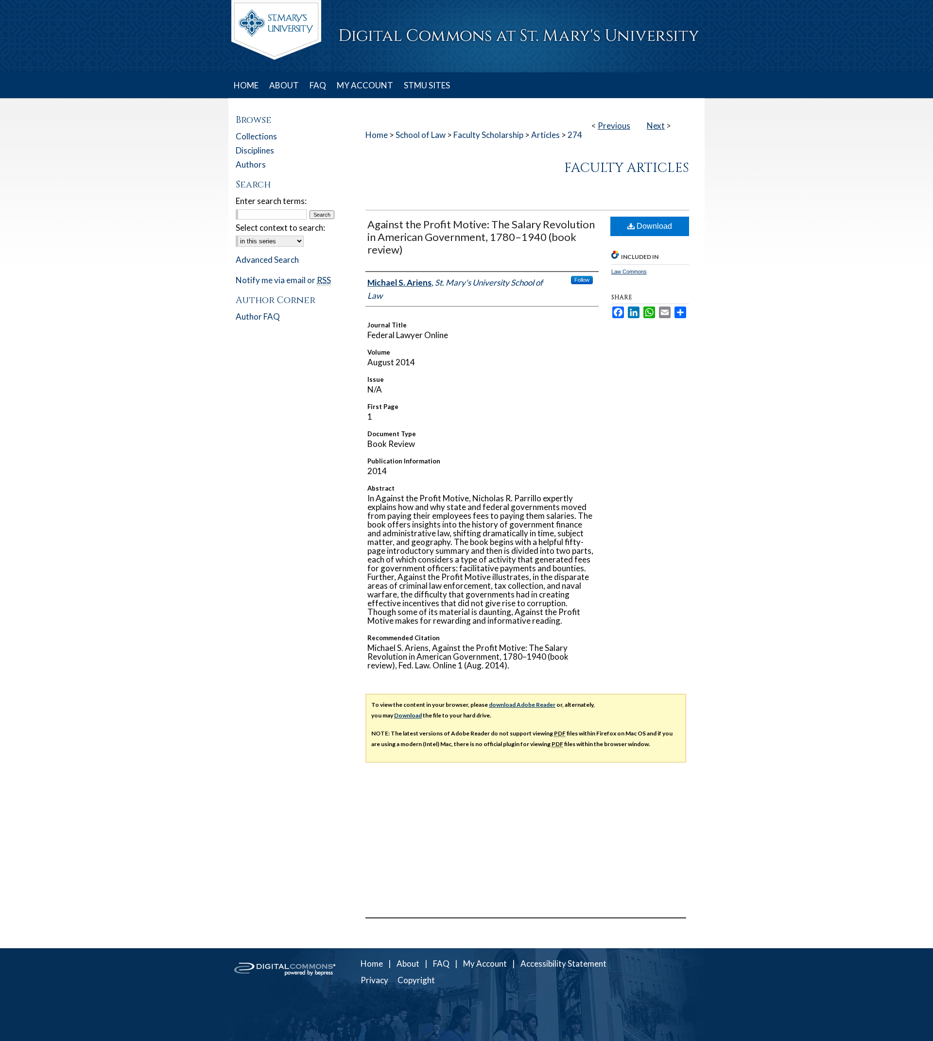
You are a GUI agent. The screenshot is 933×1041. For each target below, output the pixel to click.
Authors (251, 164)
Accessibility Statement (563, 963)
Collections (256, 136)
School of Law (421, 135)
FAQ (441, 963)
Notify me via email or (283, 280)
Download (653, 226)
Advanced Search (267, 260)
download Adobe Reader (522, 704)
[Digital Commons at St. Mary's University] (466, 36)
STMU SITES (427, 85)
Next (656, 125)
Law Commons (629, 271)
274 (575, 135)
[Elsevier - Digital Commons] (286, 994)
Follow (581, 280)
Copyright (416, 980)
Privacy (374, 980)
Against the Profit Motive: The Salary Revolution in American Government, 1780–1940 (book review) (481, 237)
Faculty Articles (626, 168)
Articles (545, 135)
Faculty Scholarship (488, 135)
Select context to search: (280, 227)
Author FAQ (258, 316)
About (408, 963)
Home (376, 135)
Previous (614, 125)
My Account (485, 963)
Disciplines (255, 150)
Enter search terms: (271, 201)
